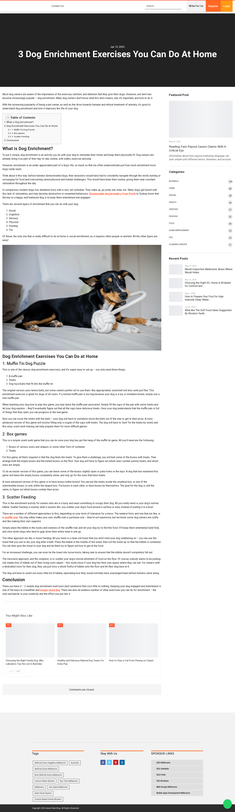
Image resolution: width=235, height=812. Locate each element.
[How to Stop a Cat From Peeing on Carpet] (133, 640)
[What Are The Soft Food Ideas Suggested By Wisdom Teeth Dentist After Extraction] (176, 310)
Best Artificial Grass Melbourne (48, 775)
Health (172, 202)
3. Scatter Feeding (20, 136)
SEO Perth (161, 775)
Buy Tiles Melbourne (69, 781)
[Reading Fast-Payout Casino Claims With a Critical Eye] (201, 119)
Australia (75, 763)
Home (172, 188)
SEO (171, 237)
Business (174, 181)
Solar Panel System (43, 793)
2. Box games (18, 133)
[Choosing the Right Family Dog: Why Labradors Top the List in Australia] (30, 640)
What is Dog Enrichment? (20, 122)
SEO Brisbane (163, 781)
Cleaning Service (178, 244)
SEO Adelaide (163, 769)
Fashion (173, 216)
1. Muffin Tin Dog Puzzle (23, 129)
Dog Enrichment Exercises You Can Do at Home (32, 126)
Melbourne (39, 787)
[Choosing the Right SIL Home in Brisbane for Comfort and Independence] (176, 283)
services (173, 209)
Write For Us (196, 6)
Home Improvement (179, 230)
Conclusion (13, 140)
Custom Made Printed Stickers (48, 799)
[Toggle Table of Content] (7, 117)
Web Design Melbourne (167, 787)
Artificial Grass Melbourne (46, 769)
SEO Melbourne (163, 763)
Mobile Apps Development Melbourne (173, 793)
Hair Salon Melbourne (58, 787)
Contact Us (58, 6)
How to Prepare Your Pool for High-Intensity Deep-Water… (204, 298)
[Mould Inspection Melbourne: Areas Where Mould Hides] (176, 269)
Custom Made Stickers (45, 781)
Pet (8, 625)
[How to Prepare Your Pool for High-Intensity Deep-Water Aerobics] (176, 297)
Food (171, 223)
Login (226, 6)
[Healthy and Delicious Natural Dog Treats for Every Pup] (81, 640)
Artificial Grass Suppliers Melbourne (50, 763)
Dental (172, 195)
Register (213, 6)
